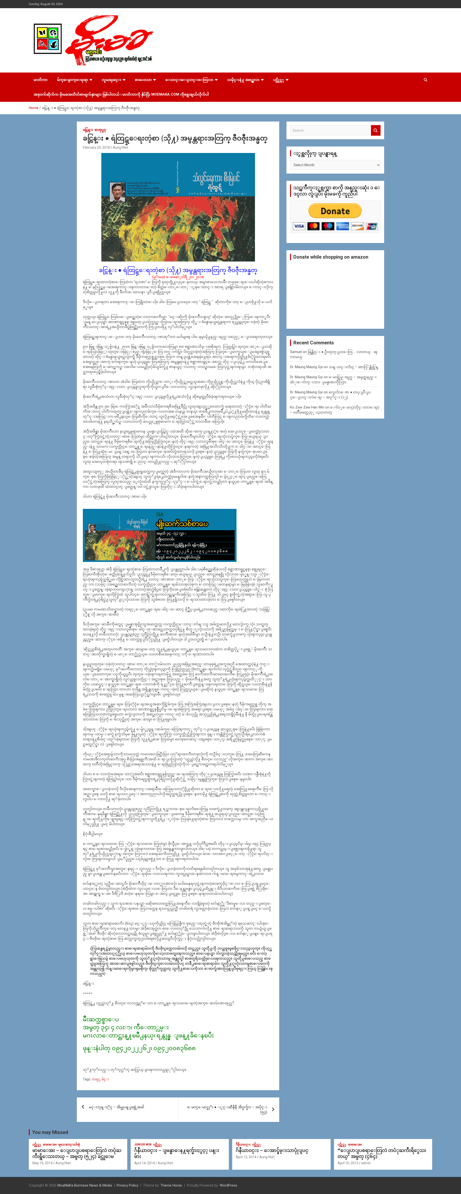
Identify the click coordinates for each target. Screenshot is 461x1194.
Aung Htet (120, 147)
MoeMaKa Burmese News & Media (84, 1185)
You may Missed (50, 1132)
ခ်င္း (105, 1079)
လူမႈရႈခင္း (111, 80)
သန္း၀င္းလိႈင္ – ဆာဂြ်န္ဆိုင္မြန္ (353, 367)
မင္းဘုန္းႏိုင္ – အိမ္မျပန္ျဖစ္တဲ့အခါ (116, 1107)
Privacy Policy (127, 1185)
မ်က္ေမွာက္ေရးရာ (72, 80)
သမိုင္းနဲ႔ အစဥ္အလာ (243, 80)
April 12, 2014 (246, 1157)
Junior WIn (143, 1144)
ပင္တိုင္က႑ (278, 80)
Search (376, 130)
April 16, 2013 (348, 1163)
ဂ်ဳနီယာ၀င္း (243, 1144)
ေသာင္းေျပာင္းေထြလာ (189, 80)
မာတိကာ (41, 80)
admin (366, 1163)
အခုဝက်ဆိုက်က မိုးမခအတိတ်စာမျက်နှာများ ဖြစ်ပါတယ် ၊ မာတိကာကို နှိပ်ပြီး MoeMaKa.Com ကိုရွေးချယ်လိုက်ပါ (121, 94)
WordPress (228, 1185)
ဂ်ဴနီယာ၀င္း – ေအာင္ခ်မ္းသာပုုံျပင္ (272, 1150)
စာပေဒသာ (143, 80)
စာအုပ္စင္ (100, 130)
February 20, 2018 (96, 147)
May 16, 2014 (42, 1163)
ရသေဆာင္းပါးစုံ (69, 1144)
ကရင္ (96, 1079)
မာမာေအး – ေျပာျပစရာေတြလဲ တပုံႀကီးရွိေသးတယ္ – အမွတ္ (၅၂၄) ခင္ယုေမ (76, 1153)
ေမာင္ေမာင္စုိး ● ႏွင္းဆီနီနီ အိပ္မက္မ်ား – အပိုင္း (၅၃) (227, 1109)
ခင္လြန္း (88, 130)
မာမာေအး (50, 1144)
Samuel (296, 352)
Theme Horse (171, 1185)
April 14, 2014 (144, 1163)
